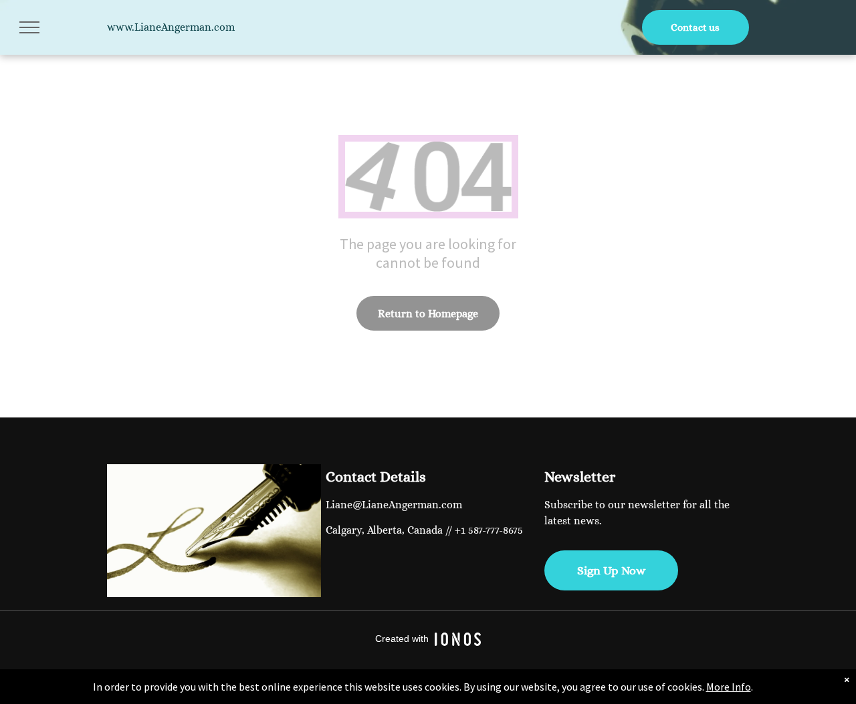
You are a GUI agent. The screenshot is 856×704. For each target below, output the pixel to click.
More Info (728, 686)
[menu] (29, 27)
